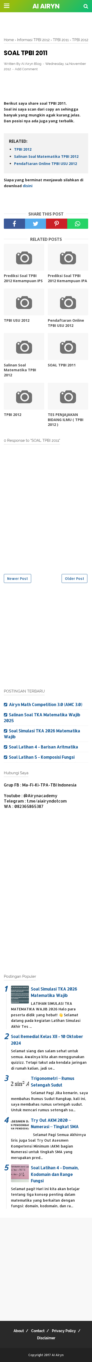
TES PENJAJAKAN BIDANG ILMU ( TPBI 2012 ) (65, 419)
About (19, 1331)
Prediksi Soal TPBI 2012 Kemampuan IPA (67, 278)
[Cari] (86, 6)
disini (27, 185)
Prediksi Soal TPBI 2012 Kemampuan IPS (23, 278)
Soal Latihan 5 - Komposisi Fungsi (42, 757)
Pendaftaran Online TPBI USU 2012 (45, 163)
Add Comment (26, 69)
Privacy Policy (64, 1331)
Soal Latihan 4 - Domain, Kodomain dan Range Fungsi (55, 1174)
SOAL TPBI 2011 (62, 365)
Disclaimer (46, 1338)
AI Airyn (46, 6)
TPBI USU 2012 (16, 320)
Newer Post (17, 578)
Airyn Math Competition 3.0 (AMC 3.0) (45, 704)
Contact (37, 1331)
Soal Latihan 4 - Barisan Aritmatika (43, 746)
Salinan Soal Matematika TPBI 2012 (46, 156)
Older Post (74, 578)
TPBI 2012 (22, 149)
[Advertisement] (46, 24)
